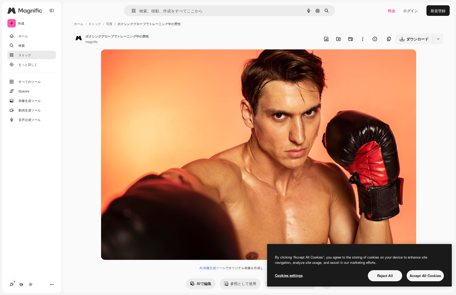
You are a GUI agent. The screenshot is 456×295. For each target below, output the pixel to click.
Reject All (385, 275)
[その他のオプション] (362, 39)
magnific (92, 41)
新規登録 (438, 10)
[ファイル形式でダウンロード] (438, 39)
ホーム (78, 23)
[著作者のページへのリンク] (78, 39)
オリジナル (137, 59)
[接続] (11, 284)
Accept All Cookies (425, 275)
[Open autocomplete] (131, 11)
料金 (391, 10)
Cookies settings (289, 275)
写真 (109, 23)
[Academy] (21, 284)
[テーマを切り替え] (30, 284)
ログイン (410, 10)
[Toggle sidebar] (52, 10)
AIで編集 (204, 283)
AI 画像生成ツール (212, 267)
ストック (94, 23)
